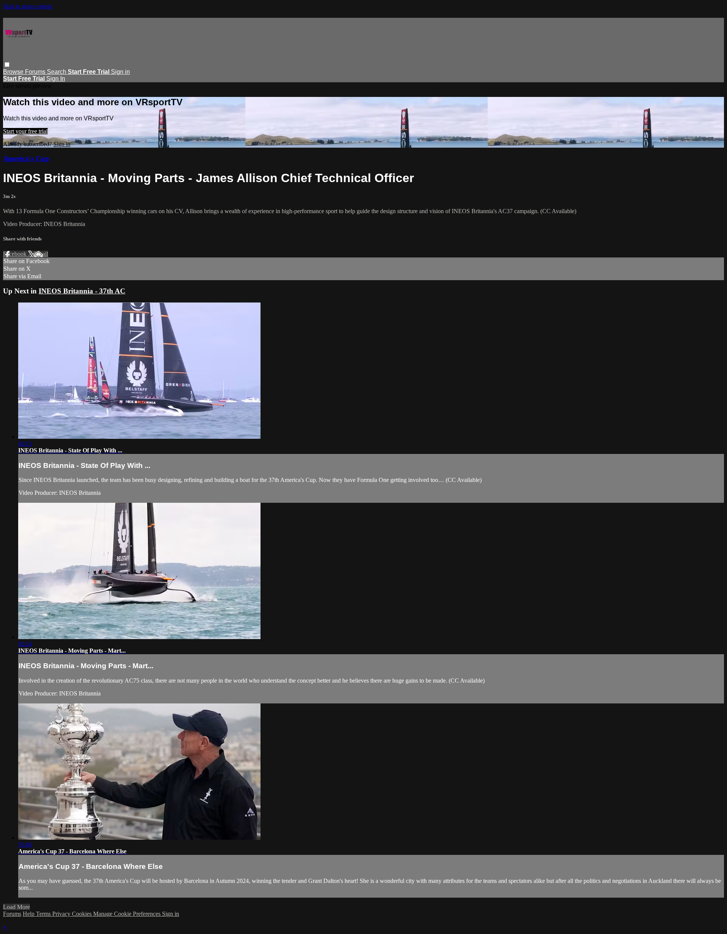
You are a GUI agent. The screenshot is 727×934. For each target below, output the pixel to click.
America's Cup (26, 158)
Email (41, 254)
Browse (14, 72)
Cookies (82, 914)
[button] (7, 64)
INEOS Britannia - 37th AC (82, 291)
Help (29, 914)
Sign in (120, 72)
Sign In (55, 78)
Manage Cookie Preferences (127, 914)
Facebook (15, 254)
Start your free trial (25, 131)
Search (57, 72)
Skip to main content (27, 6)
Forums (36, 72)
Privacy (62, 914)
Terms (44, 914)
